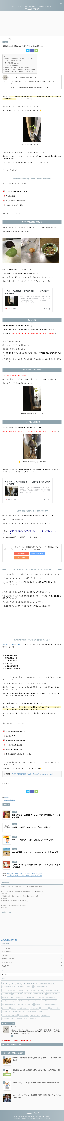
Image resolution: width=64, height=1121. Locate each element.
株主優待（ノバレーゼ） (9, 1001)
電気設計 (33, 1018)
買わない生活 (23, 1015)
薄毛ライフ (42, 1011)
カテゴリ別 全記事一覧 (9, 940)
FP (11, 983)
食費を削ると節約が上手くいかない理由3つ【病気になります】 (25, 874)
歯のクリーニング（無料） (25, 1004)
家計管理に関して (39, 993)
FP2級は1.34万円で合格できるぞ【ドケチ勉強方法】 (32, 827)
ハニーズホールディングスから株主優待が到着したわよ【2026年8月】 (22, 891)
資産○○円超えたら (8, 1018)
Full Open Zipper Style (30, 983)
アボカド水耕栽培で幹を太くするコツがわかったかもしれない (33, 774)
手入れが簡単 (9, 62)
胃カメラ (44, 1008)
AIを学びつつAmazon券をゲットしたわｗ (13, 905)
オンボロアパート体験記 (25, 986)
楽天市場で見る (21, 553)
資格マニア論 (35, 1015)
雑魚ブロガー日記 (22, 1018)
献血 (13, 1008)
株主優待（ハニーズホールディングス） (29, 1001)
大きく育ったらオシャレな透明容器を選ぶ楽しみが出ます (20, 69)
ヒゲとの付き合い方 (37, 990)
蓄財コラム (6, 1011)
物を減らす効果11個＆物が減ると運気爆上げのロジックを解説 (24, 876)
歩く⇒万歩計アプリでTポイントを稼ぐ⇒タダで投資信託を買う (36, 852)
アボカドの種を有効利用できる (13, 60)
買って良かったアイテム (9, 1015)
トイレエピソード (23, 990)
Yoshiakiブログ (32, 9)
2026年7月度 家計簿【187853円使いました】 (15, 901)
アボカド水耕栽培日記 (9, 800)
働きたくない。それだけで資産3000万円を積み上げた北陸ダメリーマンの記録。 (32, 1116)
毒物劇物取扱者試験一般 (51, 1004)
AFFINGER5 (47, 1118)
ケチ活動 (6, 797)
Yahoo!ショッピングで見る (37, 553)
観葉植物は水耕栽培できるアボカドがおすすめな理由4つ (19, 58)
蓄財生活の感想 (31, 1011)
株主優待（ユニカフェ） (49, 1001)
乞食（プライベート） (52, 990)
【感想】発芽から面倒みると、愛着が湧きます (17, 67)
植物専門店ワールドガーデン (12, 644)
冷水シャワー (17, 993)
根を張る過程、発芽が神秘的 (13, 64)
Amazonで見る (21, 557)
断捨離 (5, 997)
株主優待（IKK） (31, 997)
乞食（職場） (6, 993)
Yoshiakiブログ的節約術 (47, 983)
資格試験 (45, 1015)
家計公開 (27, 993)
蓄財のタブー (54, 1008)
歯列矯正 (38, 1004)
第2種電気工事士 (23, 1008)
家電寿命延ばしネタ (53, 993)
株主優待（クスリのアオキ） (47, 997)
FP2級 (18, 983)
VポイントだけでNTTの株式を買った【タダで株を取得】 (33, 840)
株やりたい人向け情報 (17, 997)
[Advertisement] (32, 23)
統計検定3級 (35, 1008)
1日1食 (4, 983)
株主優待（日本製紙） (8, 1004)
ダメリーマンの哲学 (8, 990)
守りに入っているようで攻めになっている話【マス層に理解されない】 (22, 886)
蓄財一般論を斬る (18, 1011)
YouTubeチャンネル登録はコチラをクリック (16, 1040)
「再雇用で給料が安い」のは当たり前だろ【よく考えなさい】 (20, 896)
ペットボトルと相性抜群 (12, 65)
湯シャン (5, 1008)
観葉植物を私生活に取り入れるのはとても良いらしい (19, 71)
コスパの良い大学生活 (40, 986)
